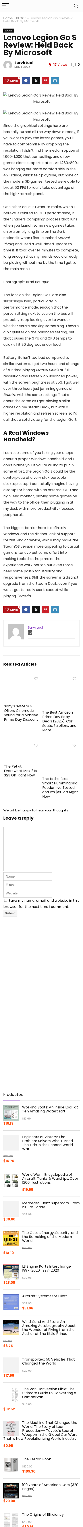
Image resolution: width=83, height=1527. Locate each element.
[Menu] (5, 6)
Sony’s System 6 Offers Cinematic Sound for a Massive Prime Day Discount (21, 713)
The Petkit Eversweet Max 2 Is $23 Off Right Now (20, 771)
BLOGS (21, 18)
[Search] (76, 6)
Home (8, 18)
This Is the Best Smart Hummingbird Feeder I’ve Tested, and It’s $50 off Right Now (60, 787)
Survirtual (23, 62)
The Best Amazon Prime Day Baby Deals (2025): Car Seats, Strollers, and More (59, 721)
